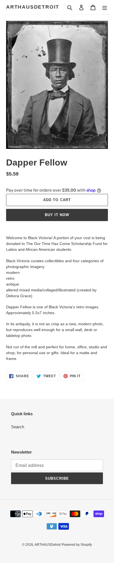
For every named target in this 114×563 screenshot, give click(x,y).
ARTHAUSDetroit (32, 7)
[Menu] (104, 7)
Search (17, 426)
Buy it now (57, 215)
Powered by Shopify (77, 545)
